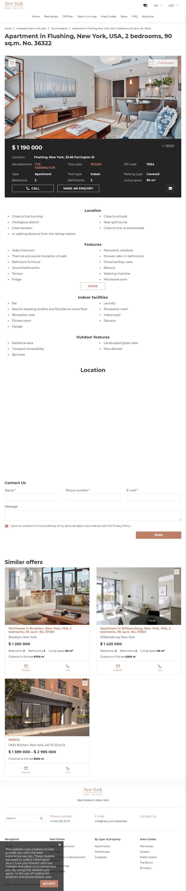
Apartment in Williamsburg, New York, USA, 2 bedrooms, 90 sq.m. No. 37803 (135, 630)
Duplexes (100, 857)
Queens (144, 851)
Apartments (102, 846)
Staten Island (148, 857)
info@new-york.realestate (111, 821)
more (93, 286)
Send (158, 535)
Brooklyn (145, 868)
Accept (49, 883)
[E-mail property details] (170, 188)
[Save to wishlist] (85, 571)
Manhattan (147, 846)
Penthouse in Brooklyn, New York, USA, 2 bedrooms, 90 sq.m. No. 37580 (40, 630)
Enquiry (26, 670)
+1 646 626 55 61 (60, 821)
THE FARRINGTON (45, 166)
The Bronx (146, 862)
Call (35, 188)
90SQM (96, 164)
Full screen (166, 63)
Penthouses (102, 851)
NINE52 (14, 740)
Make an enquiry (78, 188)
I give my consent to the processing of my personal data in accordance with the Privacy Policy (70, 526)
